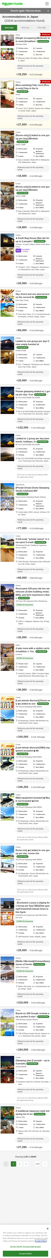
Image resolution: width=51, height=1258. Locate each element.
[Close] (47, 1229)
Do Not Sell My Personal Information (25, 1246)
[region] (25, 1241)
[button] (31, 1165)
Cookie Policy (40, 1241)
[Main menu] (47, 4)
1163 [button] (38, 1164)
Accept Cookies (25, 1254)
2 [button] (19, 1164)
